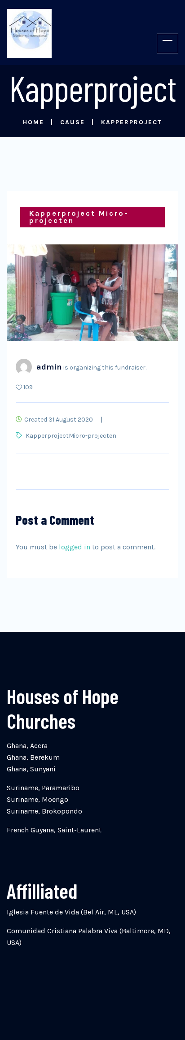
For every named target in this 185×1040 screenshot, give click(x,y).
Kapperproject (47, 435)
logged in (74, 547)
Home (33, 122)
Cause (72, 122)
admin (49, 367)
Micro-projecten (92, 435)
